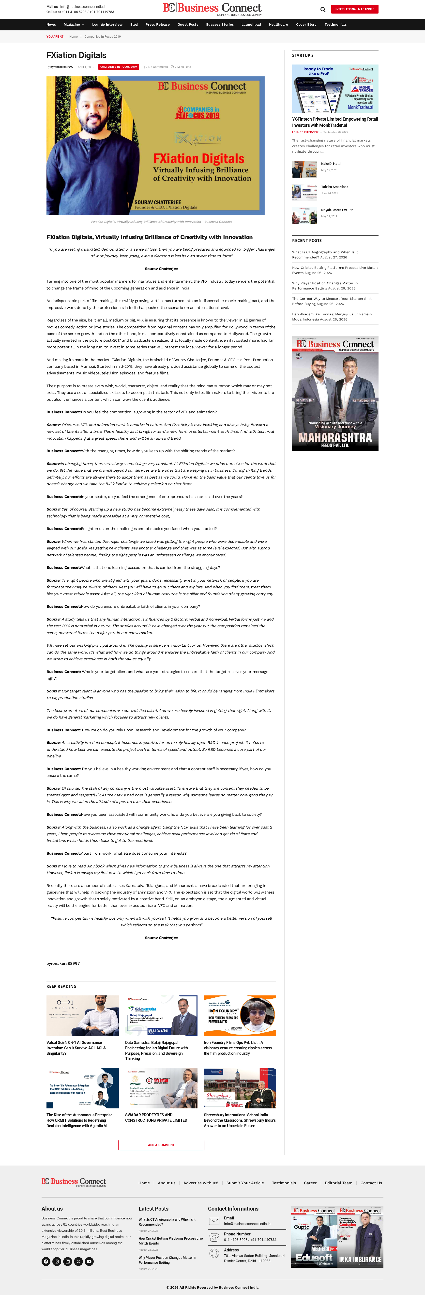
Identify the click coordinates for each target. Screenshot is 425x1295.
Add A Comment (161, 1145)
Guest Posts (188, 24)
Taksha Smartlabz (334, 187)
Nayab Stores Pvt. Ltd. (337, 210)
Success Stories (220, 24)
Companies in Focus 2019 (118, 66)
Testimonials (336, 24)
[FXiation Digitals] (155, 214)
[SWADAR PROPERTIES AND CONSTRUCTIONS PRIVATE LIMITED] (161, 1088)
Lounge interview (107, 24)
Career (310, 1183)
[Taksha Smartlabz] (304, 192)
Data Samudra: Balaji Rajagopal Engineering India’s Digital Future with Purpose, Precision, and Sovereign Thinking (156, 1050)
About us (166, 1183)
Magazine (72, 24)
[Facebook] (46, 1261)
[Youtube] (89, 1261)
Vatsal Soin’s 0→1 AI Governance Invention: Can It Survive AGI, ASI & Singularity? (76, 1048)
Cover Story (306, 24)
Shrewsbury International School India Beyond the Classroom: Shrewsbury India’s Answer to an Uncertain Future (239, 1120)
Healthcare (278, 24)
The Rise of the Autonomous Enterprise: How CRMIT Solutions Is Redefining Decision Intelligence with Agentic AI (80, 1120)
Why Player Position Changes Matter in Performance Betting (167, 1260)
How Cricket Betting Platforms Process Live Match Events (171, 1240)
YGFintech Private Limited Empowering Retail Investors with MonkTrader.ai (335, 122)
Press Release (158, 24)
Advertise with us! (200, 1183)
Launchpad (251, 24)
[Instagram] (56, 1261)
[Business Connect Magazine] (212, 9)
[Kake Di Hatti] (304, 169)
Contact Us (371, 1183)
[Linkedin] (67, 1261)
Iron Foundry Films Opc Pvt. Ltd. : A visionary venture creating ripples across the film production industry (238, 1048)
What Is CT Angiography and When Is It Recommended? (167, 1221)
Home (144, 1183)
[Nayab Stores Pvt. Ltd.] (304, 215)
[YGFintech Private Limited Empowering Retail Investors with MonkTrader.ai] (335, 88)
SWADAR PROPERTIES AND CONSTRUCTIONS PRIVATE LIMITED (156, 1118)
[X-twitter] (78, 1261)
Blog (134, 24)
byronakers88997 (62, 67)
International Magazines (354, 9)
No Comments (158, 67)
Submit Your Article (245, 1183)
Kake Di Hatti (330, 164)
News (51, 24)
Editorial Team (338, 1183)
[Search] (322, 9)
